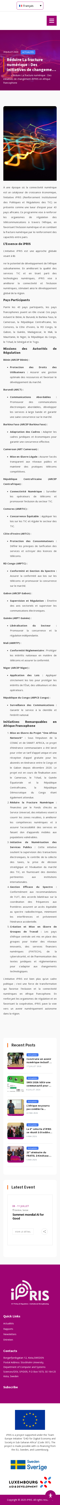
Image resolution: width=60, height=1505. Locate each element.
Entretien (8, 1339)
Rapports (8, 1328)
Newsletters (9, 1334)
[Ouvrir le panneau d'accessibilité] (50, 1495)
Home (6, 75)
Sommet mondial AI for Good (28, 1216)
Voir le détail (23, 1231)
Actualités (8, 1323)
